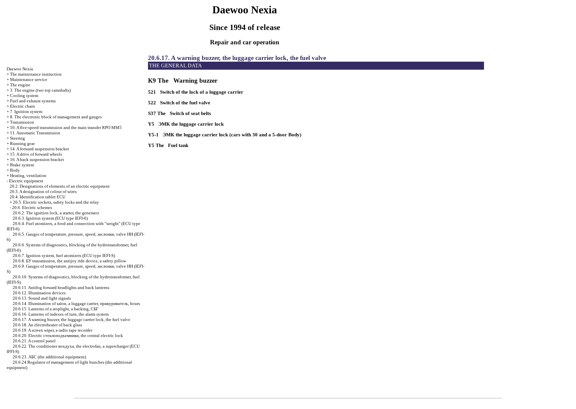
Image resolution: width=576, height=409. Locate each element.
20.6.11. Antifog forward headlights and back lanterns (61, 287)
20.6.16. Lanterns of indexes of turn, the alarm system (61, 314)
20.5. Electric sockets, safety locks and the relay (56, 202)
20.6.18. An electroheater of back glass (47, 324)
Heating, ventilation (28, 175)
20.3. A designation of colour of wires (43, 191)
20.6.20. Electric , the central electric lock (68, 335)
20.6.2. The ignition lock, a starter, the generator (56, 212)
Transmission (22, 122)
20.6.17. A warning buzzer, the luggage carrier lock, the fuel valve (71, 319)
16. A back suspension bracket (37, 159)
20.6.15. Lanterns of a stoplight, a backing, (56, 308)
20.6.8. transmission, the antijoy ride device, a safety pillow (69, 260)
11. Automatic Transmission (35, 132)
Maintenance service (28, 79)
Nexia (20, 68)
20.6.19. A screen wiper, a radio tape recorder (52, 330)
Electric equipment (26, 180)
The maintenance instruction (36, 74)
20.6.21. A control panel (34, 340)
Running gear (22, 143)
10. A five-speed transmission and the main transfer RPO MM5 (66, 127)
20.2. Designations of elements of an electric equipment (60, 186)
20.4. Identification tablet (37, 196)
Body (15, 170)
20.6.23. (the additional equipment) (49, 356)
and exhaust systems (33, 100)
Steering (17, 138)
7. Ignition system (26, 111)
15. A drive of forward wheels (36, 154)
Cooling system (24, 95)
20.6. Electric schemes (32, 207)
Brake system (22, 164)
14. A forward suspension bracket (39, 148)
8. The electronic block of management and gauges (56, 116)
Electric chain (22, 106)
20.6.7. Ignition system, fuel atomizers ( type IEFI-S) (64, 255)
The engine (20, 84)
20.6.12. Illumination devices (39, 292)
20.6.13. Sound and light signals (42, 298)
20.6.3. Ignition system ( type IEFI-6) (50, 218)
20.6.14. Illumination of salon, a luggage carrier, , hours (76, 303)
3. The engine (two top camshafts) (40, 90)
